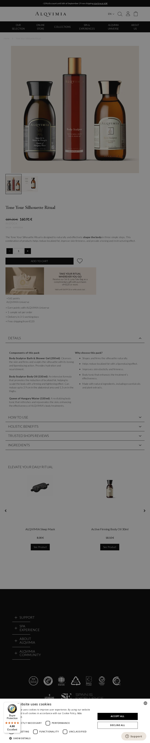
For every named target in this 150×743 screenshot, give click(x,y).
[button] (51, 738)
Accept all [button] (117, 716)
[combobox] (145, 703)
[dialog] (75, 721)
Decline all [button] (117, 725)
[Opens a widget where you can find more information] (133, 736)
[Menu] (18, 704)
